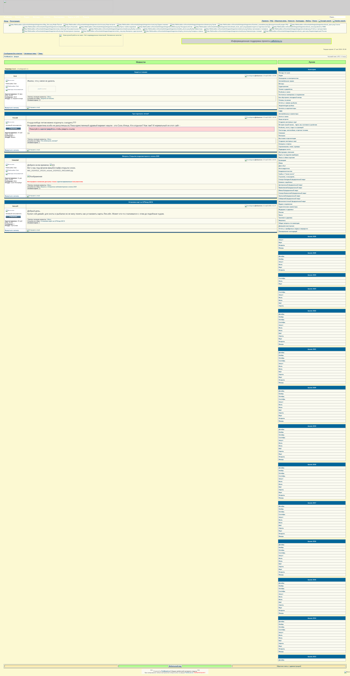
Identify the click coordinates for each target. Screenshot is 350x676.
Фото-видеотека (284, 168)
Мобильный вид (175, 666)
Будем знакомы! (162, 24)
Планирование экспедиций (288, 231)
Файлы (308, 21)
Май (280, 303)
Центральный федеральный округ (290, 185)
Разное (86, 17)
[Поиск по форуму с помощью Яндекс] (339, 21)
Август (281, 240)
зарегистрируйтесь (48, 129)
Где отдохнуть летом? (140, 114)
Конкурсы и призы (197, 31)
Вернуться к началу (12, 107)
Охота (17, 17)
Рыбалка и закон (284, 92)
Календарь (300, 21)
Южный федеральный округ (288, 190)
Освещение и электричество (288, 78)
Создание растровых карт (288, 122)
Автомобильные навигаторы (288, 114)
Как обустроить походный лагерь (290, 97)
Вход (6, 21)
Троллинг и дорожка (285, 217)
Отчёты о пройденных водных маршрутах (293, 228)
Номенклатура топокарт (254, 31)
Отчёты (47, 17)
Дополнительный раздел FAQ (278, 24)
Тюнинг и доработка (285, 89)
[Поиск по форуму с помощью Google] (325, 21)
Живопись (282, 220)
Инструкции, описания (286, 152)
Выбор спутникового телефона (257, 29)
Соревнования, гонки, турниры (289, 146)
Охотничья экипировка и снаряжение (291, 94)
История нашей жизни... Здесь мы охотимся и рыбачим (298, 125)
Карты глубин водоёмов (128, 26)
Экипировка (59, 17)
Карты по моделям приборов (288, 155)
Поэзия (281, 212)
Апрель (281, 306)
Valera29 (15, 206)
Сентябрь (282, 278)
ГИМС (280, 111)
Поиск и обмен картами (287, 157)
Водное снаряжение (285, 204)
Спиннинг (282, 133)
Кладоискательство (285, 171)
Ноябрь (281, 259)
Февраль (282, 245)
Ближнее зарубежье (285, 182)
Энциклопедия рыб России (318, 31)
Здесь (49, 97)
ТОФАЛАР (15, 160)
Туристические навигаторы (288, 207)
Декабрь (281, 256)
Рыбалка (8, 17)
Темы (40, 53)
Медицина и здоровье (286, 209)
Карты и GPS (73, 17)
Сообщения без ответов (13, 53)
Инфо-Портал (57, 24)
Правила (265, 21)
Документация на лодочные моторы (258, 26)
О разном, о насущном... (287, 176)
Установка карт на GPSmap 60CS (141, 202)
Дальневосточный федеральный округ (292, 201)
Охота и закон (283, 116)
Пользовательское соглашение (76, 29)
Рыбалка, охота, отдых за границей (291, 127)
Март (280, 242)
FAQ (271, 21)
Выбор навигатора (196, 29)
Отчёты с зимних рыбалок (288, 103)
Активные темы (30, 53)
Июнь (280, 300)
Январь (281, 248)
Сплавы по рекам (285, 100)
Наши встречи (110, 24)
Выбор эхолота (136, 29)
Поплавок (282, 135)
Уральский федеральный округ (289, 196)
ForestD (15, 118)
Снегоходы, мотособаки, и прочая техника (293, 130)
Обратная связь (281, 21)
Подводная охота (285, 149)
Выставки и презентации (287, 138)
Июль (280, 264)
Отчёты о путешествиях (319, 29)
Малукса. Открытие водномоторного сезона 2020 (140, 156)
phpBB (40, 89)
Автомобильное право (286, 81)
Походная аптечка (186, 26)
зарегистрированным (64, 181)
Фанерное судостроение (133, 31)
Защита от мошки (140, 72)
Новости (291, 21)
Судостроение (283, 86)
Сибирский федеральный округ (289, 198)
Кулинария (282, 160)
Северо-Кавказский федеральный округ (292, 193)
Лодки (26, 17)
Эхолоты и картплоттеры (287, 108)
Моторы (36, 17)
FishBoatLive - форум (11, 56)
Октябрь (281, 319)
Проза (281, 215)
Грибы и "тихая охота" (286, 174)
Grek (15, 76)
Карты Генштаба (72, 26)
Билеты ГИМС (321, 26)
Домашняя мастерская (286, 226)
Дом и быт (282, 166)
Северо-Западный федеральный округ (292, 179)
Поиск (314, 21)
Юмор (281, 163)
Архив (214, 24)
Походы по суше (284, 73)
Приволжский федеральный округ (290, 187)
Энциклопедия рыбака (286, 105)
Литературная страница (71, 31)
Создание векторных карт (288, 141)
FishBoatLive (189, 672)
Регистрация (14, 21)
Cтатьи (337, 24)
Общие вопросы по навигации (289, 223)
